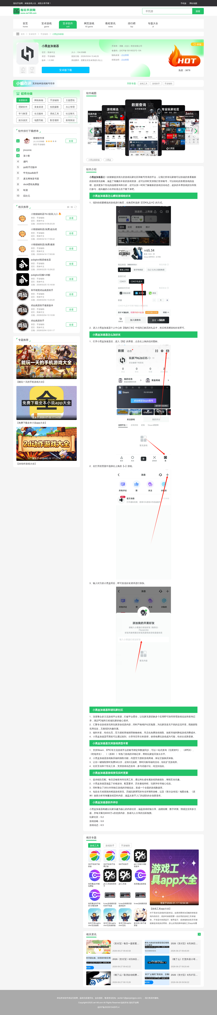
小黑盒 (108, 159)
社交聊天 (70, 113)
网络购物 (38, 100)
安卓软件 (32, 34)
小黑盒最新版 (94, 159)
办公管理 (70, 106)
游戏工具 (143, 83)
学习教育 (23, 113)
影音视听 (54, 120)
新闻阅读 (70, 120)
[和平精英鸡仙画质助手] (22, 294)
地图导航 (38, 120)
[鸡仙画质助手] (22, 324)
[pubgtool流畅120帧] (22, 279)
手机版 (183, 3)
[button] (196, 131)
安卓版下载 (65, 70)
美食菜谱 (38, 106)
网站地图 (193, 3)
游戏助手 (156, 83)
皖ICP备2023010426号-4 (108, 1007)
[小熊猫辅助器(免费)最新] (22, 248)
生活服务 (38, 113)
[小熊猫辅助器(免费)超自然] (22, 233)
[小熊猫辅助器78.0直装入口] (22, 218)
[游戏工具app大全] (174, 877)
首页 (23, 34)
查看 (71, 218)
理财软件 (23, 106)
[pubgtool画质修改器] (22, 263)
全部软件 (23, 100)
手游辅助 (44, 34)
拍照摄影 (54, 106)
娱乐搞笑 (23, 120)
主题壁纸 (70, 100)
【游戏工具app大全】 (160, 908)
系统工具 (54, 113)
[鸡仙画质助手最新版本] (22, 309)
